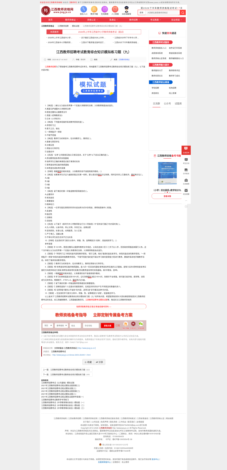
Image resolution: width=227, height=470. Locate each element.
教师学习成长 (174, 75)
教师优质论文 (157, 75)
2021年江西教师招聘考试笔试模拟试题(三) (58, 388)
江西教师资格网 (105, 428)
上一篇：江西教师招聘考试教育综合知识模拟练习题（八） (67, 369)
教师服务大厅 (157, 70)
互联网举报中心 (104, 462)
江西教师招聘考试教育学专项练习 (55, 399)
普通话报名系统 (175, 53)
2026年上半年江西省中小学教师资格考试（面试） (101, 31)
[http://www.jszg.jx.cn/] (86, 348)
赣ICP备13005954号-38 (122, 439)
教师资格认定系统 (159, 58)
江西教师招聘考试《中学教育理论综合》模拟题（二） (63, 405)
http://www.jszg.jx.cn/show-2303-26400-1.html (71, 354)
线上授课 (172, 93)
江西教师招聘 (63, 25)
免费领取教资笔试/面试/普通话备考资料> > (93, 306)
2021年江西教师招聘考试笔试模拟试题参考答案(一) (62, 396)
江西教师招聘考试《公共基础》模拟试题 (57, 382)
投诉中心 (155, 459)
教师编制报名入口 (176, 58)
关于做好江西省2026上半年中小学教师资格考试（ (93, 37)
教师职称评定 (174, 70)
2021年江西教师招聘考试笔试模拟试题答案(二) (60, 391)
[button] (165, 192)
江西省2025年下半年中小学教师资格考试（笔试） (126, 37)
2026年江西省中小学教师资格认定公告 (60, 42)
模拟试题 (75, 25)
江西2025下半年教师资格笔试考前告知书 (126, 42)
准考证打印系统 (175, 47)
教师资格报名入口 (159, 47)
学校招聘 (155, 87)
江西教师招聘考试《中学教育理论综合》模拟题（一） (63, 402)
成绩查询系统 (157, 53)
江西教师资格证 (47, 25)
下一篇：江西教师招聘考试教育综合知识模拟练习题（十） (67, 374)
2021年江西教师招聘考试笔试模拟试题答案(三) (60, 385)
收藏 (89, 362)
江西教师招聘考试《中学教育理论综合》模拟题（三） (63, 408)
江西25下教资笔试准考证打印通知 (93, 42)
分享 (101, 362)
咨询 (141, 12)
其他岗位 (155, 93)
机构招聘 (172, 87)
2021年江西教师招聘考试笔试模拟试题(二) (58, 394)
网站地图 (169, 418)
